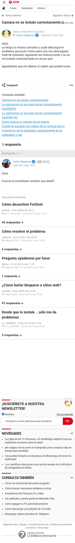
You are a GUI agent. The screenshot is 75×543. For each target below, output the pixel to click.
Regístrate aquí (10, 524)
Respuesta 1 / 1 (11, 153)
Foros (13, 8)
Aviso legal (43, 527)
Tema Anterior (13, 15)
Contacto (31, 527)
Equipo (23, 524)
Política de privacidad (61, 524)
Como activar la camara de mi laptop (25, 122)
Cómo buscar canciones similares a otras (28, 488)
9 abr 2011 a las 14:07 (52, 35)
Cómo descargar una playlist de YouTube (28, 508)
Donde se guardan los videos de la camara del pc (33, 126)
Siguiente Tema (61, 15)
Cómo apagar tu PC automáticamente (26, 503)
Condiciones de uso (38, 524)
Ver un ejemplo (65, 414)
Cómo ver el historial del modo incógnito (27, 483)
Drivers (41, 8)
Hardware (27, 8)
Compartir (12, 85)
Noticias (9, 414)
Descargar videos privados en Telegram (27, 514)
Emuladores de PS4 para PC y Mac (24, 493)
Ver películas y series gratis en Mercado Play (29, 498)
